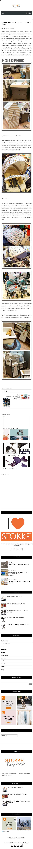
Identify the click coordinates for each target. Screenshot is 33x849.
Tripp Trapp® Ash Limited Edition (18, 564)
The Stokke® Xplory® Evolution (15, 617)
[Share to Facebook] (2, 391)
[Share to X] (4, 391)
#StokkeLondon (12, 570)
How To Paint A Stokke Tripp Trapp (16, 603)
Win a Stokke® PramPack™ (14, 596)
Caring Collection (12, 579)
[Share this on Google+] (6, 391)
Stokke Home (9, 388)
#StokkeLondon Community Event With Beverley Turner (18, 573)
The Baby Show (4, 655)
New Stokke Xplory (5, 643)
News (3, 28)
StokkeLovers (4, 652)
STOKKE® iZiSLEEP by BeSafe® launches (18, 624)
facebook (3, 663)
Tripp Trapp (11, 562)
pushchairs (3, 666)
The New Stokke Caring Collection (19, 581)
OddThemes (25, 842)
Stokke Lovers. (15, 842)
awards (2, 661)
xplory (2, 669)
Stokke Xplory (4, 649)
